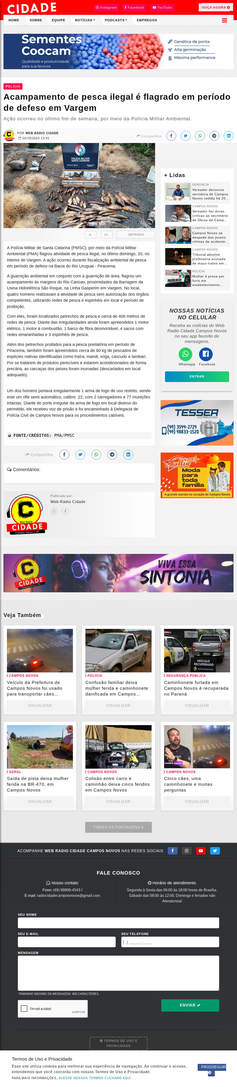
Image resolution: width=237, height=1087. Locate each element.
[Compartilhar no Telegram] (214, 136)
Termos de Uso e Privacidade (120, 1043)
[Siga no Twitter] (215, 850)
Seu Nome (27, 914)
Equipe (58, 20)
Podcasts (115, 20)
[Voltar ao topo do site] (230, 652)
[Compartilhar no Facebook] (171, 136)
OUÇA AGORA (214, 7)
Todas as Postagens (117, 827)
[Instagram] (53, 511)
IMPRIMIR (136, 234)
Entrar (197, 376)
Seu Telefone (135, 934)
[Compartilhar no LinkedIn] (229, 136)
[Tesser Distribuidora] (197, 423)
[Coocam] (118, 51)
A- (90, 234)
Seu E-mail (28, 934)
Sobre (36, 20)
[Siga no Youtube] (201, 850)
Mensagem (28, 953)
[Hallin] (197, 475)
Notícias (83, 20)
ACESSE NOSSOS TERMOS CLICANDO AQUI (95, 1078)
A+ (106, 234)
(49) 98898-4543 (66, 890)
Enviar (188, 1005)
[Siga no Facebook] (173, 850)
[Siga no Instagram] (187, 850)
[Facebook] (65, 511)
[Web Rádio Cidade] (118, 573)
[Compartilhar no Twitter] (185, 136)
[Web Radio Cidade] (32, 8)
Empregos (147, 20)
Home (14, 20)
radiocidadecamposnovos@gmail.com (68, 896)
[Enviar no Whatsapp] (200, 136)
